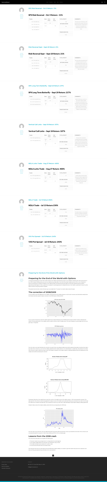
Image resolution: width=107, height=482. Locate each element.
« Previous (53, 455)
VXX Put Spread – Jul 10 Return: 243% (42, 236)
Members (61, 2)
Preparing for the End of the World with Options (47, 273)
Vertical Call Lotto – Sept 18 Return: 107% (44, 124)
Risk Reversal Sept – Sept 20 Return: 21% (43, 47)
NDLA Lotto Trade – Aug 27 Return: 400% (44, 163)
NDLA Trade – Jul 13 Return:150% (40, 200)
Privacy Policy (4, 464)
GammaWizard (5, 2)
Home (47, 2)
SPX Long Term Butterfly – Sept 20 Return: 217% (46, 86)
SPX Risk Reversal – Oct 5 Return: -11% (42, 8)
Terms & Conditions (5, 466)
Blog (58, 2)
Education (51, 2)
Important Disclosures (6, 468)
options (21, 281)
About (55, 2)
